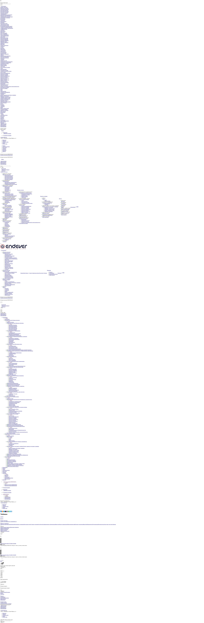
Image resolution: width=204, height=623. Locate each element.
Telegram (4, 505)
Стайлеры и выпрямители (13, 443)
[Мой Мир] (4, 511)
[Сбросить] (1, 590)
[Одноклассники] (2, 511)
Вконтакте (4, 140)
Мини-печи (11, 358)
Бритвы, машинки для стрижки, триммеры (16, 448)
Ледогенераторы (95, 524)
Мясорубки (85, 524)
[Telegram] (11, 511)
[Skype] (10, 511)
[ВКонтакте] (1, 511)
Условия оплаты (3, 601)
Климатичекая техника (13, 428)
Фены (10, 438)
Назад (7, 318)
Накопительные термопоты (5, 527)
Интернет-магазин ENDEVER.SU (11, 484)
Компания (6, 475)
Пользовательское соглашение (5, 603)
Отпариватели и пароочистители (15, 401)
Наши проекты (3, 598)
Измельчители (89, 524)
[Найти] (1, 5)
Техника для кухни (10, 322)
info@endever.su (4, 137)
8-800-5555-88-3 (3, 123)
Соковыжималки (12, 332)
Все (1, 561)
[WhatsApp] (8, 511)
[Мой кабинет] (0, 303)
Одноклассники (5, 506)
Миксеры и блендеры (4, 524)
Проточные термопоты (14, 527)
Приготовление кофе (71, 524)
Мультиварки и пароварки (13, 338)
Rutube (4, 142)
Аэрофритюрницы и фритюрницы (15, 352)
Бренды (1, 593)
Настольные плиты (12, 346)
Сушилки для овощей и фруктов (37, 524)
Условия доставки (3, 602)
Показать (2, 591)
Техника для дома (10, 398)
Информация (2, 599)
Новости (2, 596)
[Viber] (7, 511)
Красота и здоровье (10, 435)
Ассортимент (7, 319)
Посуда (8, 458)
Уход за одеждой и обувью (13, 409)
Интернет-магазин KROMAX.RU (6, 155)
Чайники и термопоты (13, 388)
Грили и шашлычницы (13, 363)
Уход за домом (11, 415)
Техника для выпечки (13, 377)
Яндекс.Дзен (5, 143)
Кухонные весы (101, 524)
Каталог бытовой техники (5, 592)
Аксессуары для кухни (13, 393)
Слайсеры (114, 524)
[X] (5, 511)
